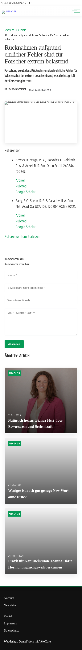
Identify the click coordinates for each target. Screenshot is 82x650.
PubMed (21, 186)
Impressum (10, 623)
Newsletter (10, 605)
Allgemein (20, 30)
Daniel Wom (26, 641)
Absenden (14, 344)
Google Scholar (25, 192)
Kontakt (9, 616)
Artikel (20, 180)
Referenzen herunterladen (22, 236)
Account (9, 598)
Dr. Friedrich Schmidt (15, 89)
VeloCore (45, 641)
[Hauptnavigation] (74, 10)
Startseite (9, 30)
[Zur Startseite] (9, 10)
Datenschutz (11, 630)
